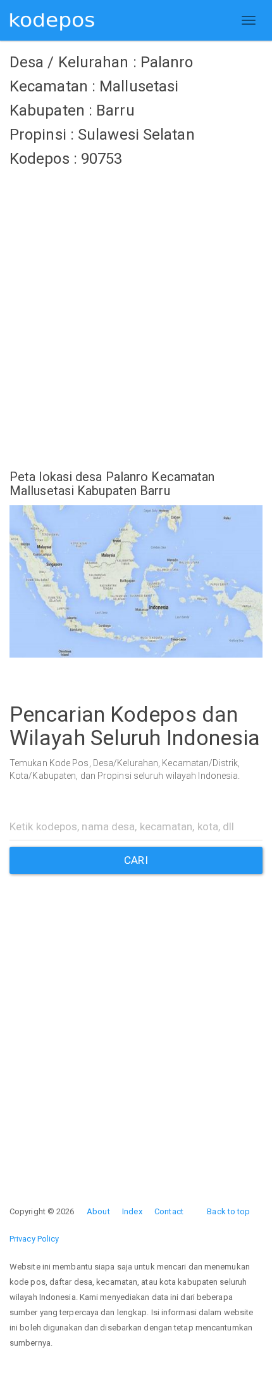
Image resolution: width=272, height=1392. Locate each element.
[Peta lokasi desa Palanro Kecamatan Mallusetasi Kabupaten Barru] (136, 581)
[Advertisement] (136, 311)
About (98, 1211)
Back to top (228, 1211)
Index (132, 1211)
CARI (135, 860)
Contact (168, 1211)
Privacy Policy (34, 1238)
